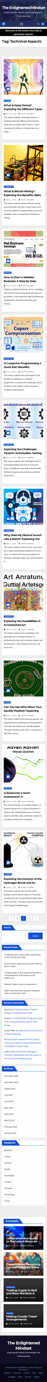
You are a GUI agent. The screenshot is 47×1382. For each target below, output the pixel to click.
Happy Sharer (27, 114)
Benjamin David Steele (14, 1039)
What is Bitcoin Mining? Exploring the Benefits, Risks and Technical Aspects (22, 195)
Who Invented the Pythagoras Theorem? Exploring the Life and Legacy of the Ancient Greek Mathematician (22, 1055)
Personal (7, 874)
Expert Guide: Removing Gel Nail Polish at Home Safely (23, 1267)
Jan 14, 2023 (11, 286)
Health (7, 1169)
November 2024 (11, 1076)
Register (36, 1377)
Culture (7, 100)
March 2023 (9, 1120)
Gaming (7, 1163)
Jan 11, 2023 (11, 887)
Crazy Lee (28, 1272)
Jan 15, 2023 (11, 114)
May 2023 (8, 1108)
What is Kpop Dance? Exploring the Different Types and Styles (23, 109)
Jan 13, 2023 (11, 544)
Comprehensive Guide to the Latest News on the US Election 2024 (22, 1241)
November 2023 (11, 1082)
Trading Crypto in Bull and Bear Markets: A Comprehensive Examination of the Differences (22, 975)
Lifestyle (7, 788)
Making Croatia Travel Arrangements (20, 984)
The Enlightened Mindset (23, 8)
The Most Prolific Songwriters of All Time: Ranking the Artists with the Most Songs (23, 1021)
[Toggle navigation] (21, 24)
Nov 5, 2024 (13, 1246)
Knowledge (9, 1176)
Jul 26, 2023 (13, 1324)
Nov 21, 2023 (13, 1272)
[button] (38, 24)
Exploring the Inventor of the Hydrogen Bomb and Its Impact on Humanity (23, 882)
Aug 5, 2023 (13, 1298)
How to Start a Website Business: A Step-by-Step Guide (20, 281)
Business (7, 272)
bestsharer (28, 1246)
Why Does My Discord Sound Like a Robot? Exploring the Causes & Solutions (22, 539)
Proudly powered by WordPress (16, 1367)
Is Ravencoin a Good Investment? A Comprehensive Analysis (20, 796)
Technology (8, 186)
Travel (7, 1201)
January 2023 (10, 1133)
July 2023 (8, 1095)
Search (7, 927)
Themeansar (23, 1370)
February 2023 (10, 1127)
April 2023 (8, 1114)
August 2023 (9, 1089)
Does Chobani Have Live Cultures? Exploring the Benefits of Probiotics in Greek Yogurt (22, 1042)
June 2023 (9, 1101)
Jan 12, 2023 (11, 715)
